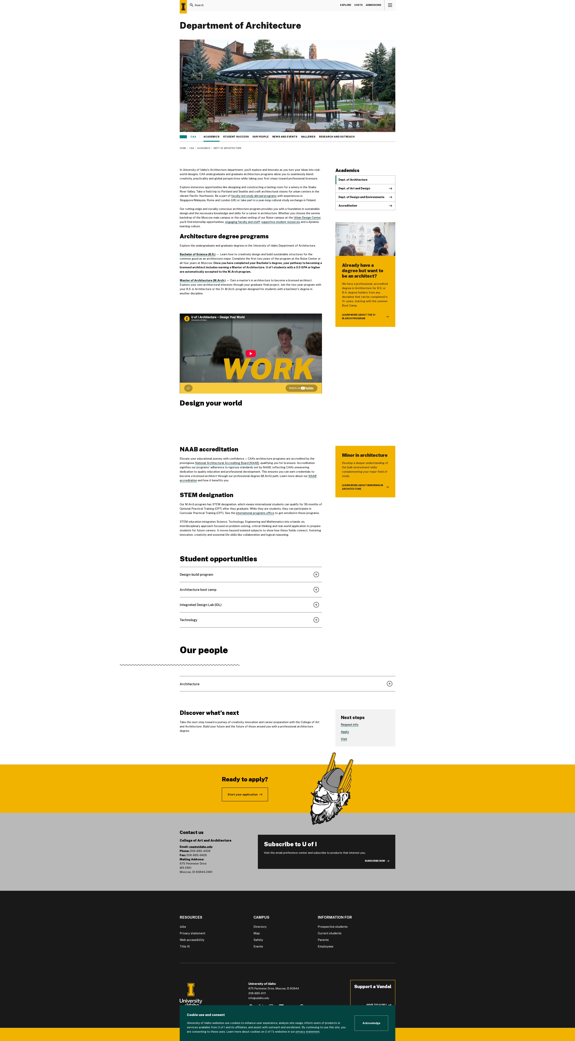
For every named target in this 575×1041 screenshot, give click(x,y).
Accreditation (348, 205)
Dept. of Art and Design (354, 188)
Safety (258, 940)
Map (257, 933)
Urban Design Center (307, 217)
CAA (193, 137)
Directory (260, 926)
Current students (329, 933)
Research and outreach (337, 137)
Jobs (183, 926)
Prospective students (333, 926)
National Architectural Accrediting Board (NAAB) (227, 463)
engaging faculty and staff (242, 222)
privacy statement (308, 1031)
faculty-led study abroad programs (254, 195)
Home (183, 148)
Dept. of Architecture (353, 179)
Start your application (243, 794)
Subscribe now (375, 860)
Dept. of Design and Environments (361, 197)
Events (258, 946)
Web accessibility (192, 940)
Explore (345, 5)
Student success (236, 137)
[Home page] (183, 6)
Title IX (185, 946)
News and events (284, 137)
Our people (260, 137)
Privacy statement (192, 933)
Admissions (373, 5)
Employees (325, 946)
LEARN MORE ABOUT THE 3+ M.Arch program (359, 316)
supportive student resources (280, 222)
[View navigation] (390, 5)
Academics (211, 137)
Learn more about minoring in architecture (362, 487)
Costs (358, 5)
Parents (323, 940)
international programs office (255, 513)
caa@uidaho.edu (200, 846)
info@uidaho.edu (258, 998)
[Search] (191, 5)
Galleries (308, 137)
